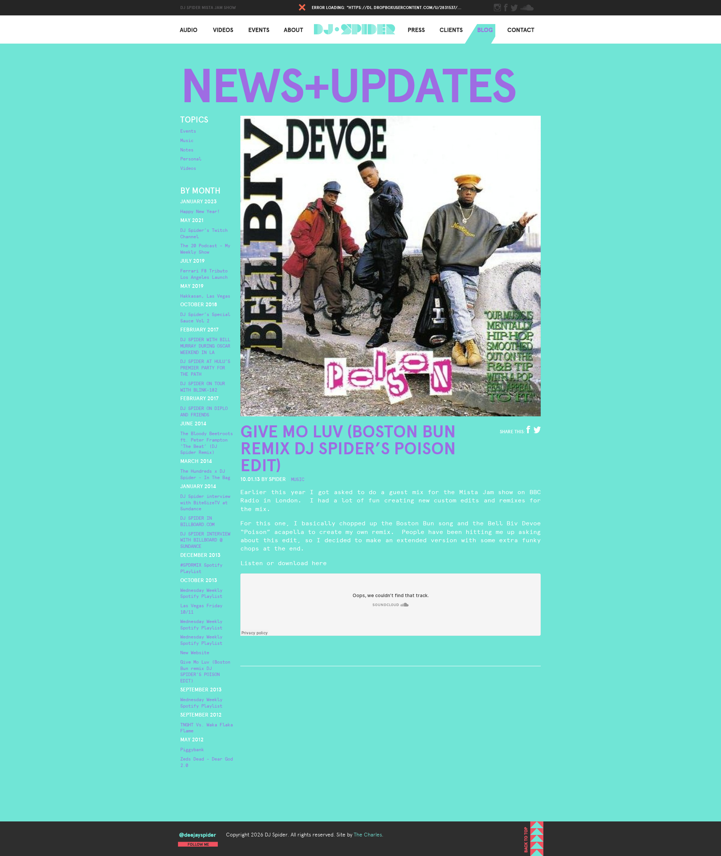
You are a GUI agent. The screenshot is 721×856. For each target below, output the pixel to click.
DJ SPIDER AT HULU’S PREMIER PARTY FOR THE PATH (205, 368)
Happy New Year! (200, 211)
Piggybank (192, 749)
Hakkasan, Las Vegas (205, 296)
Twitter (514, 7)
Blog (480, 29)
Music (186, 140)
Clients (446, 29)
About (290, 29)
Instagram (497, 7)
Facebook (507, 7)
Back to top (533, 838)
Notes (186, 150)
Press (411, 29)
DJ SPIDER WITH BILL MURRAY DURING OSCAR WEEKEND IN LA (205, 346)
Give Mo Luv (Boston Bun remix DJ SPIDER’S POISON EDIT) (348, 448)
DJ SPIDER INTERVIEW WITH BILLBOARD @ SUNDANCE (205, 540)
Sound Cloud (527, 7)
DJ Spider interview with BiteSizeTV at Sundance (205, 503)
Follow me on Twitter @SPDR (198, 838)
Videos (218, 29)
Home (357, 29)
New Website (194, 652)
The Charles (368, 835)
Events (254, 29)
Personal (190, 159)
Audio (184, 29)
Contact (516, 29)
